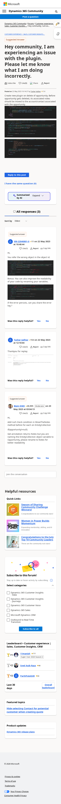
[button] (56, 11)
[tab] (27, 213)
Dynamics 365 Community (26, 11)
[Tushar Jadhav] (10, 340)
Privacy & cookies (12, 776)
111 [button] (34, 653)
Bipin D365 (19, 406)
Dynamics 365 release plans (21, 731)
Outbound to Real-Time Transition (22, 621)
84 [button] (38, 676)
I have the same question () (20, 183)
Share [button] (35, 83)
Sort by (8, 221)
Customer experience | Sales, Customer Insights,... (25, 34)
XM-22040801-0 (21, 241)
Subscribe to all (30, 628)
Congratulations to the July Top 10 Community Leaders (37, 538)
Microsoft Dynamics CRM (23, 615)
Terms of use (10, 781)
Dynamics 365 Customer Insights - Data (27, 593)
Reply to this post (17, 174)
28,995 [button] (30, 406)
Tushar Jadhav (36, 91)
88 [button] (39, 666)
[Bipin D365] (10, 406)
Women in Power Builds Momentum (35, 522)
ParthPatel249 (27, 676)
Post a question (30, 16)
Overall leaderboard (48, 686)
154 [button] (44, 91)
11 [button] (32, 241)
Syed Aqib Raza (28, 665)
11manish (25, 653)
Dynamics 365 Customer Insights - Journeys (27, 600)
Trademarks (10, 785)
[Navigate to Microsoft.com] (12, 4)
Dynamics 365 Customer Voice (26, 605)
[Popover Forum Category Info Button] (51, 580)
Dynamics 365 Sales (20, 610)
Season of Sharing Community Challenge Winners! (34, 507)
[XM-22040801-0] (10, 241)
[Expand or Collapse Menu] (4, 11)
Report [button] (46, 83)
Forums (31, 23)
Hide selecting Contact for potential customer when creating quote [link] (28, 710)
